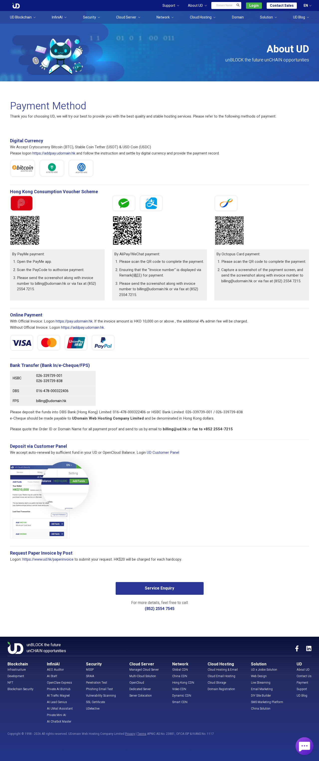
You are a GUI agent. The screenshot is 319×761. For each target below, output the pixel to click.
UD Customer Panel (163, 452)
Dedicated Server (140, 689)
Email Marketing (262, 689)
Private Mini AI (56, 715)
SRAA (90, 676)
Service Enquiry (159, 588)
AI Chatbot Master (59, 721)
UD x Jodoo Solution (264, 669)
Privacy (130, 734)
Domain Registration (221, 689)
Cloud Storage (217, 682)
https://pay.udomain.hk (74, 321)
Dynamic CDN (181, 695)
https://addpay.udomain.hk (53, 153)
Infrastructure (16, 669)
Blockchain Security (20, 689)
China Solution (260, 708)
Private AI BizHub (59, 689)
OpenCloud (136, 682)
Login (254, 5)
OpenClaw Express (59, 682)
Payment (302, 682)
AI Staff (52, 676)
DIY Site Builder (261, 695)
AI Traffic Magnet (58, 695)
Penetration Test (96, 682)
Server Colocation (140, 695)
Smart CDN (179, 702)
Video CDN (179, 689)
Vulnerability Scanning (101, 695)
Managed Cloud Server (144, 669)
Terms (141, 734)
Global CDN (180, 669)
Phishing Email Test (99, 689)
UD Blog (302, 695)
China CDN (179, 676)
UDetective (92, 708)
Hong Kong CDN (183, 682)
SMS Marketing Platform (267, 702)
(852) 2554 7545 (159, 609)
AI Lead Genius (57, 702)
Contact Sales (282, 5)
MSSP (90, 669)
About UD (303, 669)
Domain (238, 17)
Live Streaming (260, 682)
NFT (10, 682)
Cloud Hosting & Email (223, 669)
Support (302, 689)
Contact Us (304, 676)
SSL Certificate (95, 702)
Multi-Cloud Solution (142, 676)
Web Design (259, 676)
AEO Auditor (55, 669)
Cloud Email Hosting (221, 676)
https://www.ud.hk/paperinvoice (48, 559)
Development (15, 676)
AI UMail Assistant (60, 708)
